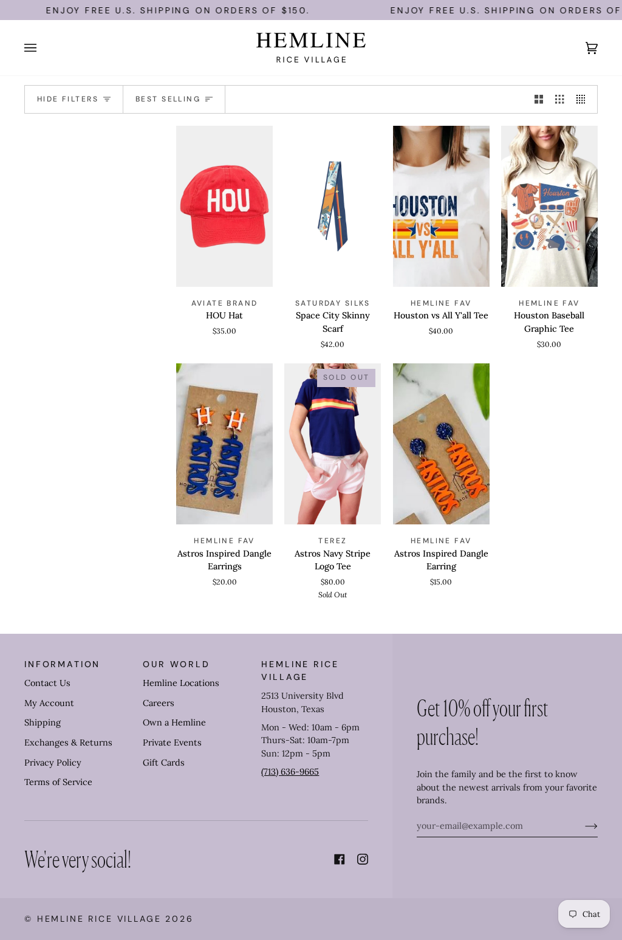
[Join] (582, 825)
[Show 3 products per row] (559, 100)
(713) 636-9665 (290, 771)
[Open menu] (42, 47)
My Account (49, 703)
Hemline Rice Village (99, 918)
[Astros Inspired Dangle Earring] (441, 443)
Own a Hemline (174, 722)
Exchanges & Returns (68, 742)
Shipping (42, 722)
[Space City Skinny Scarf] (332, 206)
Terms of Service (58, 782)
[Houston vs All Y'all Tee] (441, 206)
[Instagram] (362, 859)
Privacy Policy (52, 762)
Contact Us (47, 683)
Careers (158, 703)
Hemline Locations (181, 683)
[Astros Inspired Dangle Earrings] (224, 443)
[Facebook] (339, 859)
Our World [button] (176, 664)
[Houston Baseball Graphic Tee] (549, 206)
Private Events (172, 742)
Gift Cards (164, 762)
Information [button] (62, 664)
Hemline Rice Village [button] (299, 670)
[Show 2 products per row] (538, 100)
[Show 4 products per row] (583, 100)
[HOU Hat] (224, 206)
